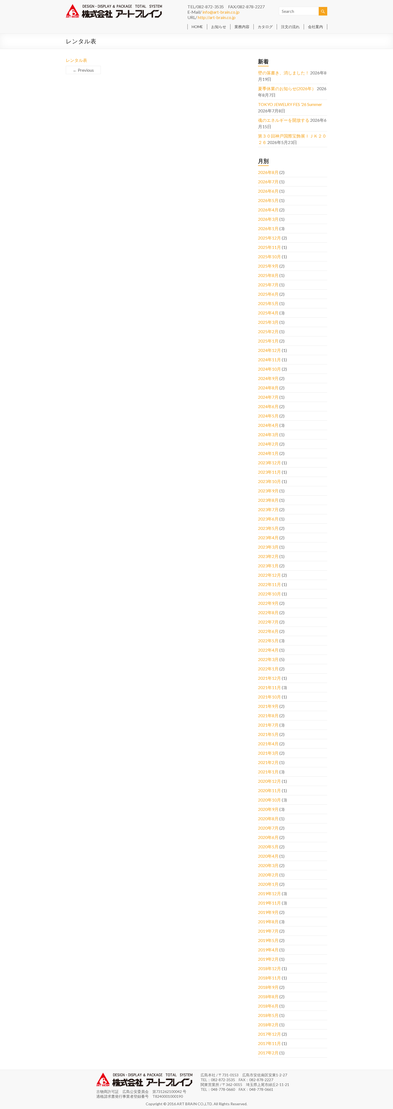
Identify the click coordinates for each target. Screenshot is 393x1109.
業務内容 (241, 26)
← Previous (83, 70)
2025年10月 (269, 256)
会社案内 (315, 26)
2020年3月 (268, 865)
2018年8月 (268, 996)
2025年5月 (268, 303)
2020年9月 (268, 809)
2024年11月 (269, 359)
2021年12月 (269, 678)
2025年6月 (268, 294)
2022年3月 (268, 659)
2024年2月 (268, 443)
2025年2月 (268, 331)
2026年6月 (268, 190)
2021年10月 (269, 696)
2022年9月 (268, 603)
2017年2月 (268, 1052)
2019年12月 (269, 893)
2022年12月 (269, 575)
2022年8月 (268, 612)
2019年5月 (268, 940)
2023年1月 (268, 565)
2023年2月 (268, 556)
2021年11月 (269, 687)
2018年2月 (268, 1024)
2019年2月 (268, 959)
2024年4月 (268, 425)
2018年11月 (269, 977)
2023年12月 (269, 462)
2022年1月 (268, 668)
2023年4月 (268, 537)
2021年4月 (268, 743)
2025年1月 (268, 340)
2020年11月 (269, 790)
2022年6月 (268, 631)
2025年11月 (269, 247)
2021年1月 (268, 771)
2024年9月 (268, 378)
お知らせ (218, 26)
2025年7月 (268, 284)
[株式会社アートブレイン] (114, 6)
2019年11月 (269, 902)
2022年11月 (269, 584)
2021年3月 (268, 752)
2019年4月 (268, 949)
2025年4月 (268, 312)
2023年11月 (269, 471)
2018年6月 (268, 1005)
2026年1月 (268, 228)
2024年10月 (269, 368)
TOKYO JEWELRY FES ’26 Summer (290, 104)
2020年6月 (268, 837)
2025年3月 (268, 322)
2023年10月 (269, 481)
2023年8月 (268, 500)
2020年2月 (268, 874)
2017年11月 (269, 1043)
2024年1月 (268, 453)
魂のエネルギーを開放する (283, 120)
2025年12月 (269, 237)
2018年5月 (268, 1015)
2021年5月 (268, 734)
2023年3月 (268, 546)
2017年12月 (269, 1033)
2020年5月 (268, 846)
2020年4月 (268, 856)
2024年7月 (268, 397)
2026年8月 (268, 172)
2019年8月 (268, 921)
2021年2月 (268, 762)
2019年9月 (268, 912)
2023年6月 (268, 518)
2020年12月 (269, 781)
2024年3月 (268, 434)
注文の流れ (290, 26)
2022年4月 (268, 649)
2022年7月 (268, 621)
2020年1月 (268, 884)
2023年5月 (268, 528)
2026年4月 (268, 209)
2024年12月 (269, 350)
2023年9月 (268, 490)
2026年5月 (268, 200)
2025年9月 (268, 265)
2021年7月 (268, 724)
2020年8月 (268, 818)
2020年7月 (268, 827)
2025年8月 (268, 275)
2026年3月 (268, 219)
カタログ (265, 26)
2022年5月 (268, 640)
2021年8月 (268, 715)
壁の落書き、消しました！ (283, 72)
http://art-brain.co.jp (217, 17)
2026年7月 (268, 181)
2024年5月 (268, 415)
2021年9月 (268, 706)
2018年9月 (268, 987)
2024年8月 (268, 387)
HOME (197, 26)
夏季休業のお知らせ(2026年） (287, 88)
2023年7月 (268, 509)
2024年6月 (268, 406)
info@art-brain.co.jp (221, 11)
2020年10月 (269, 799)
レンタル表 (76, 60)
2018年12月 (269, 968)
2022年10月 (269, 593)
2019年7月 (268, 930)
